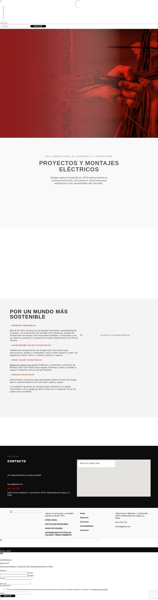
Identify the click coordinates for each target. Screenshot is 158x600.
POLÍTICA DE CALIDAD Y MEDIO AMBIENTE (58, 533)
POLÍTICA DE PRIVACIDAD (56, 524)
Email (2, 593)
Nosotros (84, 517)
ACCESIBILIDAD (52, 532)
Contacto (84, 530)
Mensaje (3, 584)
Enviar (7, 596)
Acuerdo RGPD (5, 586)
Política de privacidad (99, 589)
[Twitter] (3, 549)
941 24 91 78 (4, 563)
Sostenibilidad (86, 526)
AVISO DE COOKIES (53, 528)
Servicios (84, 522)
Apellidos (31, 576)
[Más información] (3, 22)
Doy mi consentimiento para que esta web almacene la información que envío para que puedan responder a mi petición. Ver (57, 589)
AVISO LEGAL (51, 520)
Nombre (30, 573)
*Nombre (3, 570)
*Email (2, 578)
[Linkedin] (1, 549)
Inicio (82, 513)
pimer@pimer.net (5, 560)
